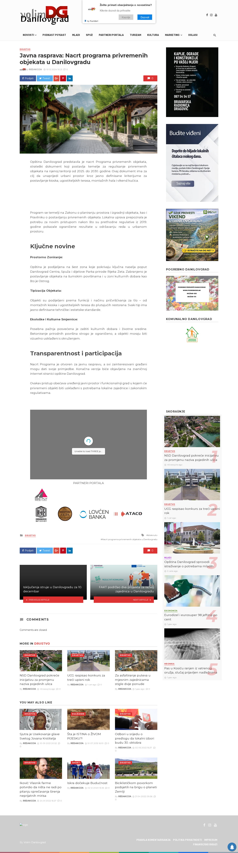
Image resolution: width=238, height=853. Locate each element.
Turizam (135, 35)
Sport (76, 763)
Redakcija (35, 69)
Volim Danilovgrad (35, 842)
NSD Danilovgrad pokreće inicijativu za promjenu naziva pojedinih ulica (39, 679)
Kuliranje (78, 714)
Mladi (76, 35)
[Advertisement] (192, 376)
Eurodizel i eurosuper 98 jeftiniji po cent (190, 617)
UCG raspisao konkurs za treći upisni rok (86, 677)
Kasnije (126, 17)
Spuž (89, 35)
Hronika (169, 664)
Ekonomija (171, 611)
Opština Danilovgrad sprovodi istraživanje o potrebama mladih (188, 564)
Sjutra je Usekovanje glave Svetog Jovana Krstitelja (40, 736)
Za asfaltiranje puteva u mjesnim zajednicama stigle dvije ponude (133, 679)
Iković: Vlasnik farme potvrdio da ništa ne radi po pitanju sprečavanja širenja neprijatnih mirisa (41, 789)
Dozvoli (145, 17)
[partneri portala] (88, 505)
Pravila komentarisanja (153, 840)
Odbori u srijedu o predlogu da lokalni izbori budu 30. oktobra (134, 738)
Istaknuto (152, 535)
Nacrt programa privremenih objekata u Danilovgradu (129, 539)
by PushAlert (92, 21)
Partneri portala (111, 35)
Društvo (25, 49)
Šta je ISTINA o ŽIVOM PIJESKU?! (84, 736)
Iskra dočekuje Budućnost (87, 783)
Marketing (172, 35)
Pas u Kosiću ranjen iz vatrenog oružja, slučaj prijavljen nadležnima (190, 670)
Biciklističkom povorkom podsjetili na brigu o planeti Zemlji (136, 787)
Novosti (28, 35)
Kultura (153, 35)
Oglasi (192, 35)
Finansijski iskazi (205, 844)
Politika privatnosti (187, 840)
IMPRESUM (210, 840)
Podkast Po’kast (54, 35)
